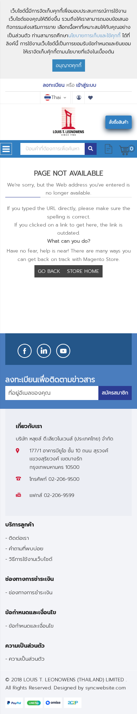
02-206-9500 (63, 479)
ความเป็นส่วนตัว (27, 659)
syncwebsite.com (105, 688)
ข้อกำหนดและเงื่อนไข (31, 626)
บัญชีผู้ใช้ (78, 98)
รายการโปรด (91, 98)
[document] (68, 39)
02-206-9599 (59, 495)
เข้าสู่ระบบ (86, 85)
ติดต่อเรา (19, 538)
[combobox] (52, 149)
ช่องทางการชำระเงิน (30, 592)
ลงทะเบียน (54, 85)
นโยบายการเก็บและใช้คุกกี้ (94, 35)
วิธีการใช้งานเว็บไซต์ (30, 559)
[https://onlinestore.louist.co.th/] (69, 121)
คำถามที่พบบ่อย (26, 548)
